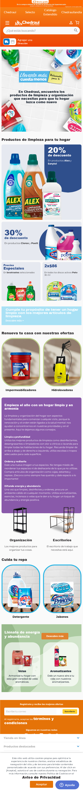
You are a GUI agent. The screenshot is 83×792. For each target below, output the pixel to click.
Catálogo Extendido (50, 12)
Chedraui (10, 12)
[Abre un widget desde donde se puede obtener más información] (67, 785)
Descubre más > (15, 320)
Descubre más (55, 636)
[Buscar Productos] (76, 30)
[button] (7, 23)
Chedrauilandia (71, 12)
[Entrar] (71, 23)
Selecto (30, 12)
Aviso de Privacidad (41, 777)
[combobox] (41, 30)
